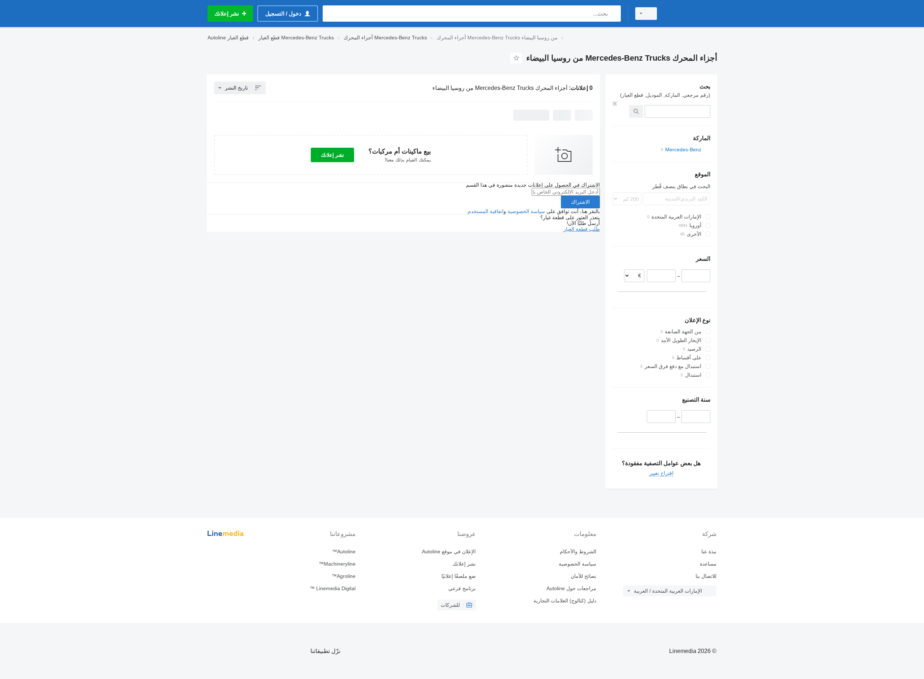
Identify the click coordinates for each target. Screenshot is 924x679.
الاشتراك (580, 202)
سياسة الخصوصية (526, 211)
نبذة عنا (708, 551)
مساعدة (708, 564)
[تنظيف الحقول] (614, 103)
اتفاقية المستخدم (486, 211)
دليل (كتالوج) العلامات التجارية (564, 601)
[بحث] (613, 13)
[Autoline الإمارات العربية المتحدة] (691, 13)
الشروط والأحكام (578, 551)
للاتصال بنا (706, 576)
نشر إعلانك (332, 155)
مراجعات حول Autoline (571, 588)
